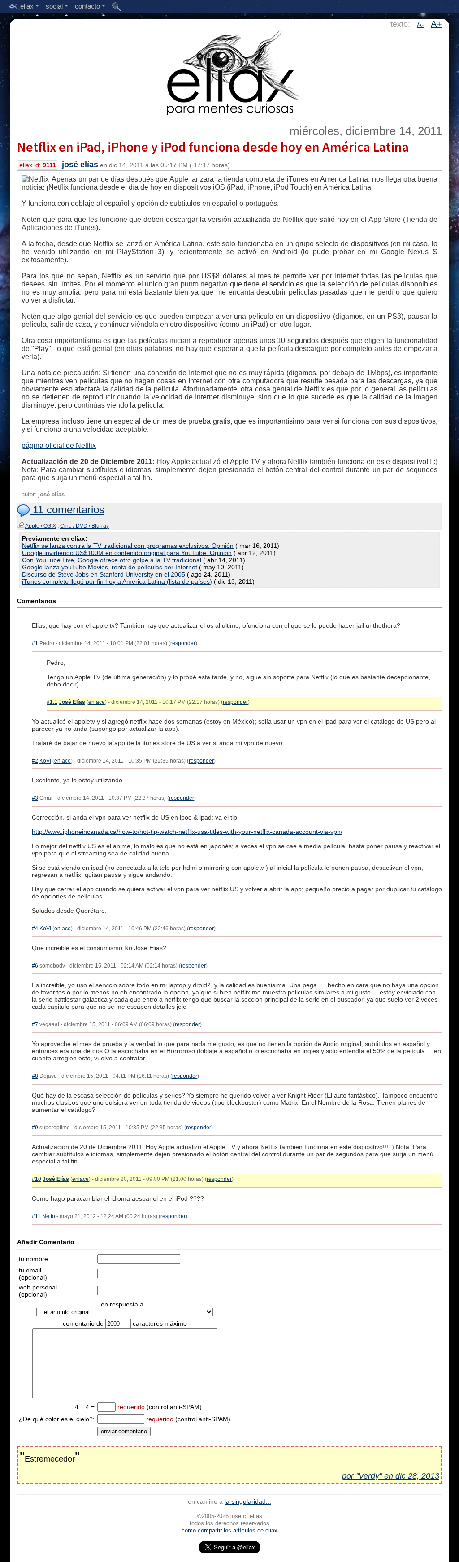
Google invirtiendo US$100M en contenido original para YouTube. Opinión (127, 552)
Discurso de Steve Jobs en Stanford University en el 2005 (103, 574)
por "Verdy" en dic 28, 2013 (390, 1475)
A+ (436, 24)
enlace (96, 702)
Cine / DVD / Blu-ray (84, 526)
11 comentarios (67, 509)
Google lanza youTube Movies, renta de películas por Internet (109, 567)
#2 (35, 761)
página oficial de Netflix (59, 445)
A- (420, 24)
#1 (35, 643)
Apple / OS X (40, 526)
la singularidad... (248, 1501)
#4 (35, 928)
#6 (35, 966)
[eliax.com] (230, 70)
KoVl (45, 761)
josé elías (80, 164)
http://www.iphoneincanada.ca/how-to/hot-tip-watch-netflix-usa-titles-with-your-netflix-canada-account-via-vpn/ (187, 831)
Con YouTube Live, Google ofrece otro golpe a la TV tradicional (111, 560)
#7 (35, 1024)
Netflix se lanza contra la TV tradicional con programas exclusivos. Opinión (128, 545)
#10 (36, 1179)
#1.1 (52, 702)
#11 (36, 1216)
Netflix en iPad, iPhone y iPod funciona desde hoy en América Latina (213, 146)
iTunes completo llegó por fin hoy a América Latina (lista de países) (117, 581)
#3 (35, 798)
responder (182, 643)
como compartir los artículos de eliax (229, 1530)
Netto (48, 1216)
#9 (35, 1127)
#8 (35, 1076)
